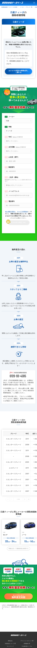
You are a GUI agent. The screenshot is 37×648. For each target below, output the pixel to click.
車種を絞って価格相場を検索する (18, 548)
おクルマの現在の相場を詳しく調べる (18, 71)
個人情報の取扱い (10, 211)
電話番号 (12, 201)
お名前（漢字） (14, 157)
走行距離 (17, 147)
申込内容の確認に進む (18, 222)
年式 (16, 137)
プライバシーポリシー (26, 640)
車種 (9, 126)
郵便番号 (12, 167)
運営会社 (10, 640)
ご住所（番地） (18, 179)
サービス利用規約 (22, 211)
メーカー (11, 116)
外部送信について (9, 643)
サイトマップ (10, 646)
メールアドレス (14, 191)
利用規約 (26, 643)
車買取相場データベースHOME (9, 7)
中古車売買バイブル (27, 646)
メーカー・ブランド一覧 (26, 7)
